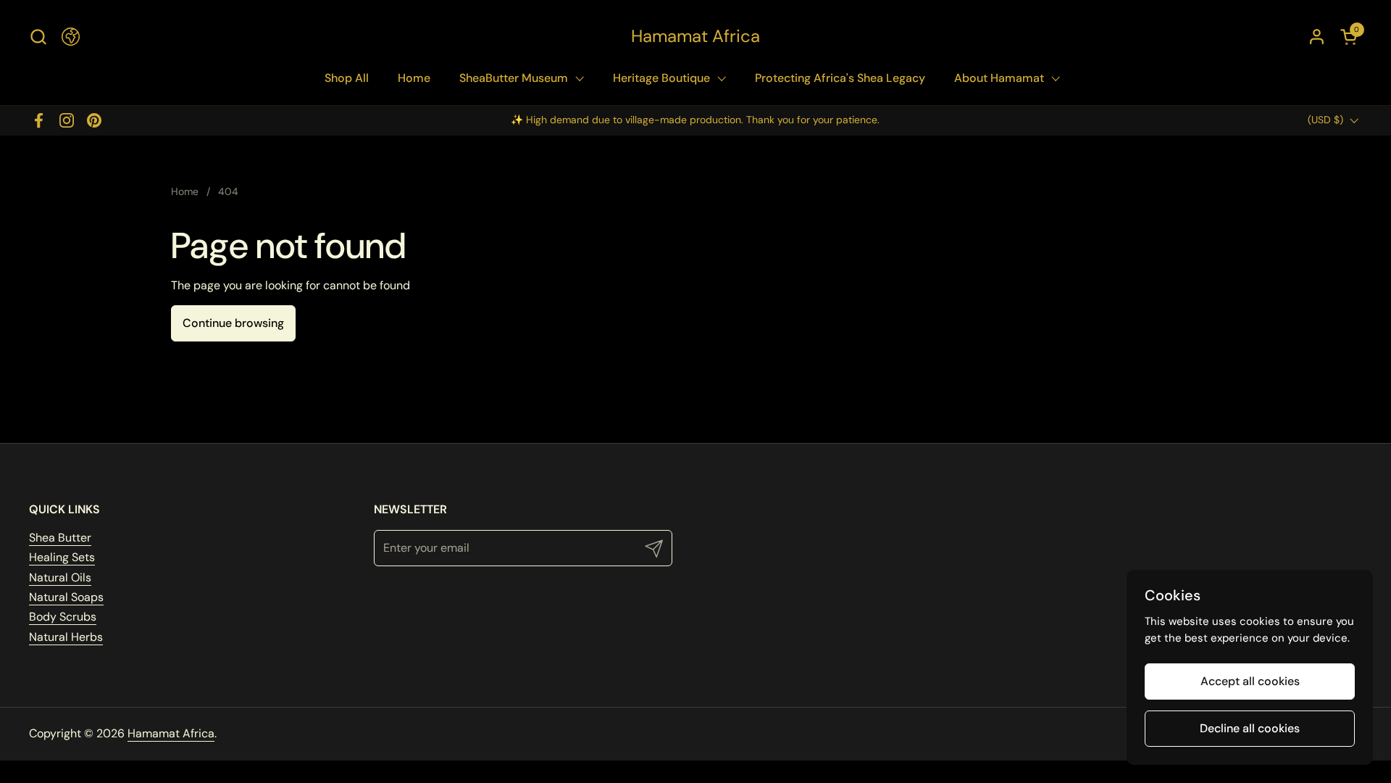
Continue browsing (233, 323)
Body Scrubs (62, 616)
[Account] (1317, 37)
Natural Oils (60, 577)
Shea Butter (60, 537)
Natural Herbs (66, 637)
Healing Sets (62, 557)
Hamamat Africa (695, 36)
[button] (38, 37)
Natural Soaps (66, 597)
